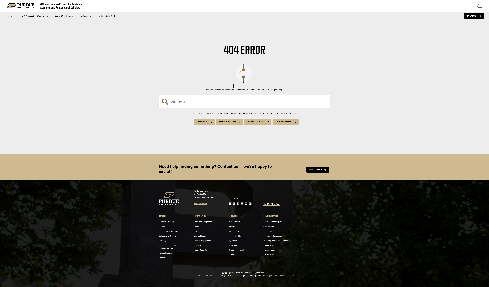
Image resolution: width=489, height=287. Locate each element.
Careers (162, 226)
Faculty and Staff (235, 235)
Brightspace (233, 226)
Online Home (202, 121)
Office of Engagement (202, 240)
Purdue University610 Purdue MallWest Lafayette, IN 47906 (203, 194)
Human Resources (166, 253)
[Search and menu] (479, 6)
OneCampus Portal (236, 250)
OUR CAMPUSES (271, 203)
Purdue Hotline (269, 250)
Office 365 (233, 245)
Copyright (226, 273)
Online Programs (267, 113)
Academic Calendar (248, 113)
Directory (162, 240)
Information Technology (272, 235)
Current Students (63, 15)
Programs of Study (227, 121)
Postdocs (84, 15)
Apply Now (471, 16)
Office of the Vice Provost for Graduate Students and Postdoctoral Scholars (61, 6)
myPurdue (233, 240)
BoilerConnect (234, 221)
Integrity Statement (228, 275)
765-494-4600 (200, 203)
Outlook (232, 254)
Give (195, 231)
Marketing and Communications (276, 240)
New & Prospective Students (32, 15)
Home (9, 15)
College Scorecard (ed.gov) (261, 275)
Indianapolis (222, 113)
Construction (268, 226)
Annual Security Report (272, 221)
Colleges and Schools (167, 235)
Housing (233, 113)
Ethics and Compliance (203, 221)
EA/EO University (212, 275)
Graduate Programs (286, 113)
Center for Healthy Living (168, 231)
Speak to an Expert (284, 121)
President (197, 245)
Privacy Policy (279, 275)
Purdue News (268, 245)
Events (196, 226)
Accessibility (200, 275)
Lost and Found (200, 235)
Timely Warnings (269, 254)
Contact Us (290, 275)
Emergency (267, 231)
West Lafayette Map (166, 221)
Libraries (162, 257)
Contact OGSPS (315, 169)
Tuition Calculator (200, 250)
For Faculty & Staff (106, 15)
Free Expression (243, 275)
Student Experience (255, 121)
